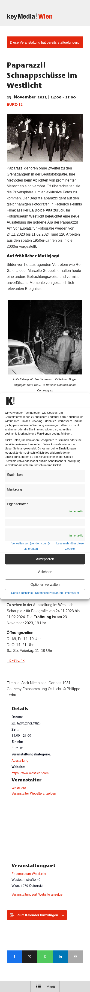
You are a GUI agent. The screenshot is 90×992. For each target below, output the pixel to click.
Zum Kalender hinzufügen (37, 915)
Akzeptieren (45, 559)
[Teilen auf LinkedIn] (60, 956)
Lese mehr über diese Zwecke (70, 546)
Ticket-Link (15, 660)
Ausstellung (20, 760)
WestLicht (19, 788)
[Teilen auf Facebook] (14, 956)
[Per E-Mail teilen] (75, 956)
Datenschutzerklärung (49, 593)
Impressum (72, 593)
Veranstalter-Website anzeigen (34, 793)
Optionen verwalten (45, 585)
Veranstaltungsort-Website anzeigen (38, 894)
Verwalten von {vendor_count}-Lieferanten (31, 546)
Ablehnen (45, 572)
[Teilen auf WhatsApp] (45, 956)
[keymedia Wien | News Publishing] (37, 16)
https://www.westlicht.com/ (31, 773)
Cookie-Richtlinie (22, 593)
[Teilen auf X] (29, 956)
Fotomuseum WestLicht (29, 873)
